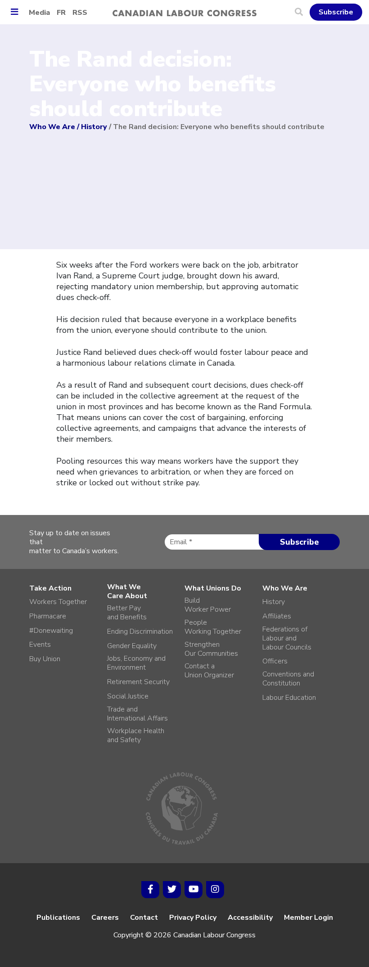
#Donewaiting (51, 630)
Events (40, 644)
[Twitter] (172, 889)
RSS (79, 13)
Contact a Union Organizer (209, 671)
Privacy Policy (192, 917)
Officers (275, 661)
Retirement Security (138, 681)
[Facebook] (150, 889)
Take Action (50, 588)
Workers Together (58, 601)
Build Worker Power (207, 605)
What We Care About (127, 591)
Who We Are (52, 127)
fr (61, 13)
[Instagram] (215, 889)
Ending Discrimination (140, 631)
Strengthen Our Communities (211, 649)
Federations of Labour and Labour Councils (286, 638)
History (94, 127)
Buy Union (44, 658)
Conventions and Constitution (288, 679)
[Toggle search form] (302, 12)
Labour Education (289, 697)
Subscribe (336, 12)
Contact (144, 917)
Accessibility (250, 917)
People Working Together (212, 627)
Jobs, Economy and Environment (136, 663)
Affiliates (276, 616)
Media (39, 13)
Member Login (308, 917)
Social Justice (127, 696)
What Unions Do (212, 588)
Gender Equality (132, 645)
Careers (105, 917)
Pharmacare (47, 616)
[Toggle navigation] (18, 12)
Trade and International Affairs (137, 714)
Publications (58, 917)
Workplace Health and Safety (135, 735)
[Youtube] (193, 889)
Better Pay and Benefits (127, 613)
